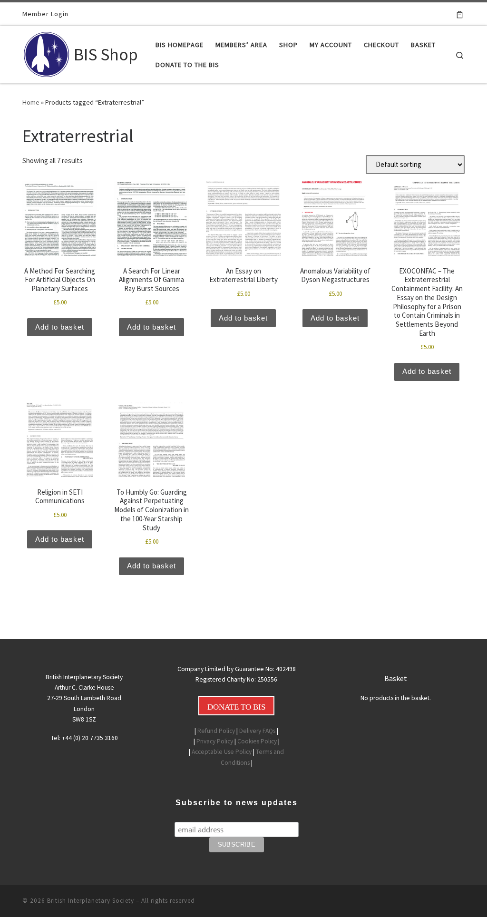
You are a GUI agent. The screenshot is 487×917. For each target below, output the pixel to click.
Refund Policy (216, 731)
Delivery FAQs (257, 731)
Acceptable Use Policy (222, 752)
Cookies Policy (257, 741)
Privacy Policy (214, 741)
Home (30, 102)
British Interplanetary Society (90, 901)
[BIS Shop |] (46, 52)
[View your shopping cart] (460, 13)
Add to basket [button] (59, 327)
